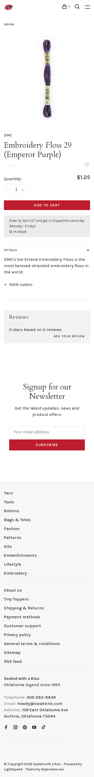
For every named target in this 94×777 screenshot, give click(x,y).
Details (10, 250)
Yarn (8, 493)
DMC (8, 135)
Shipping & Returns (24, 607)
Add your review (69, 336)
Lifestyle (12, 564)
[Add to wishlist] (87, 165)
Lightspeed (13, 769)
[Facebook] (6, 727)
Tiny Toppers (16, 599)
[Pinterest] (25, 727)
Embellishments (20, 555)
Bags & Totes (17, 519)
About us (13, 590)
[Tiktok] (44, 727)
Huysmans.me (52, 769)
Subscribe (47, 445)
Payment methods (22, 616)
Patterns (12, 537)
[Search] (78, 7)
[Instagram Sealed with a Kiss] (15, 727)
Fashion (12, 528)
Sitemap (12, 652)
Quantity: (13, 178)
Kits (8, 546)
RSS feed (13, 661)
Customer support (22, 625)
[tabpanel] (47, 79)
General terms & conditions (32, 643)
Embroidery (15, 573)
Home (9, 24)
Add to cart (47, 205)
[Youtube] (34, 727)
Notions (11, 510)
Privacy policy (17, 634)
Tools (9, 501)
